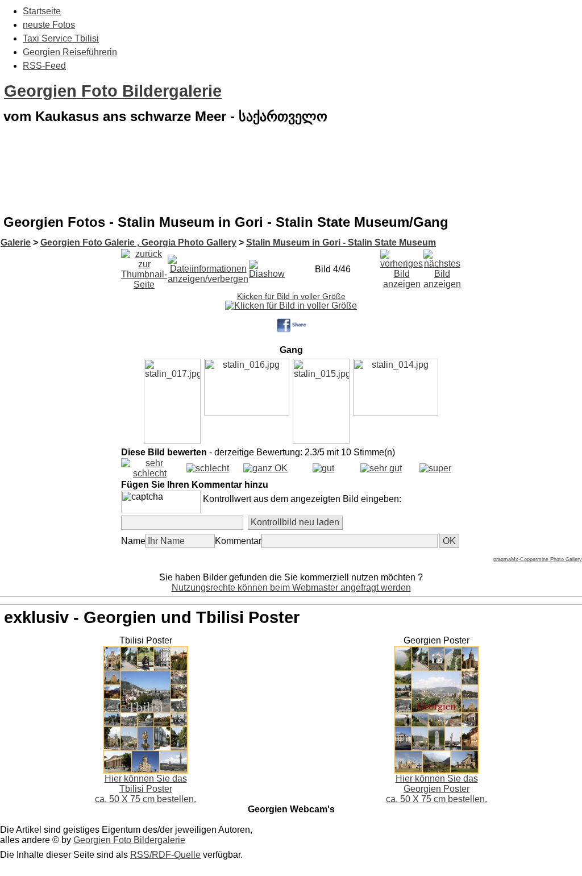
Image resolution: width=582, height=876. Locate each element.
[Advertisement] (291, 178)
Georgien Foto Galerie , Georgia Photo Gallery (138, 242)
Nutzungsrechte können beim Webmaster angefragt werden (291, 587)
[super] (435, 468)
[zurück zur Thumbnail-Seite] (144, 266)
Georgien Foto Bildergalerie (113, 91)
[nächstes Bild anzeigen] (442, 266)
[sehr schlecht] (149, 473)
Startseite (42, 11)
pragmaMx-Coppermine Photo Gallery (537, 559)
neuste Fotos (49, 25)
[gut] (323, 468)
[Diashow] (267, 266)
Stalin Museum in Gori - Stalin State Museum (341, 242)
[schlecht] (207, 468)
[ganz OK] (265, 468)
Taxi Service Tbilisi (61, 38)
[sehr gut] (381, 468)
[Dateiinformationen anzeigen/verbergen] (208, 266)
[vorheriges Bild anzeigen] (401, 266)
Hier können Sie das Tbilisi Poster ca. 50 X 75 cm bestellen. (145, 789)
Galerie (16, 242)
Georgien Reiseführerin (70, 52)
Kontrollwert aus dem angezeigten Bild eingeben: (302, 499)
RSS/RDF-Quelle (165, 855)
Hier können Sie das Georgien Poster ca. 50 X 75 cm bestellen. (436, 789)
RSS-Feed (44, 65)
